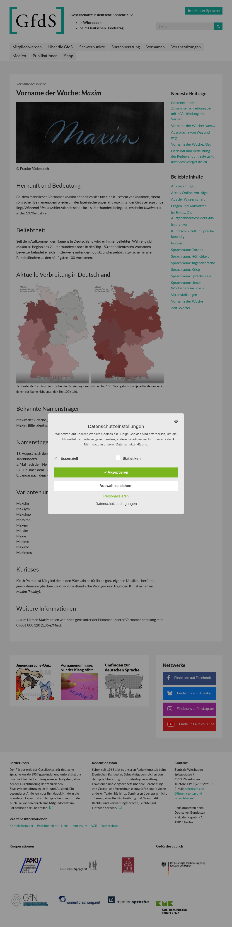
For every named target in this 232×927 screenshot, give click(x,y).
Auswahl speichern (116, 486)
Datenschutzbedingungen (116, 504)
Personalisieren (116, 496)
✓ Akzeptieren (116, 472)
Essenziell (69, 458)
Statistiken (132, 458)
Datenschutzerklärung (131, 444)
